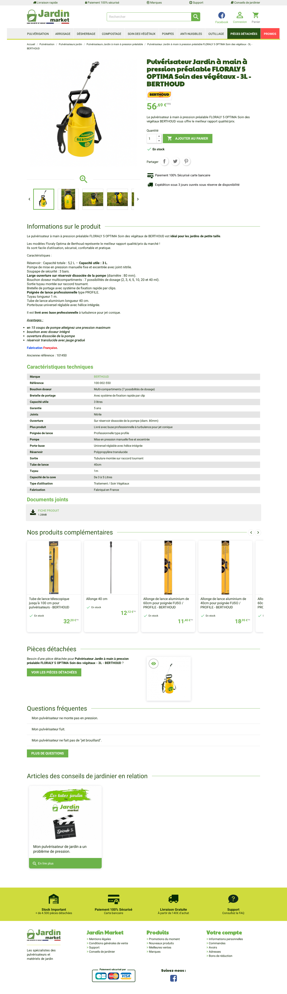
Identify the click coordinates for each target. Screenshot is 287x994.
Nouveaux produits (161, 943)
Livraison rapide (47, 2)
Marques (156, 2)
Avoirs (212, 947)
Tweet (175, 161)
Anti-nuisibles (191, 33)
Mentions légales (99, 939)
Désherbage (86, 33)
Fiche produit (48, 510)
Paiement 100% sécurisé (103, 2)
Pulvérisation (38, 33)
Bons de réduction (220, 955)
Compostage (111, 33)
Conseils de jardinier (247, 2)
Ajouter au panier (187, 138)
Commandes (216, 943)
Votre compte (224, 932)
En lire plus (43, 863)
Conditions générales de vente (108, 943)
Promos (270, 33)
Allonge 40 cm (96, 599)
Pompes (168, 33)
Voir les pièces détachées (54, 672)
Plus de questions (47, 753)
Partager (164, 161)
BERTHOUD (101, 376)
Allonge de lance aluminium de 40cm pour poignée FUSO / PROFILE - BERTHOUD (223, 603)
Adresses (214, 951)
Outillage (216, 33)
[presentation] (251, 532)
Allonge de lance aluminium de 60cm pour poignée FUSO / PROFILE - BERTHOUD (166, 603)
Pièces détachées (243, 33)
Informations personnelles (225, 939)
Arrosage (62, 33)
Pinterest (186, 161)
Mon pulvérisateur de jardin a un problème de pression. (60, 849)
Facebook (173, 977)
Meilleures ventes (159, 947)
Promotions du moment (164, 939)
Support (197, 2)
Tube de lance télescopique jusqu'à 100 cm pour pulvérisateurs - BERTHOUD (49, 603)
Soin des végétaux (141, 33)
